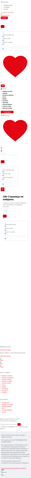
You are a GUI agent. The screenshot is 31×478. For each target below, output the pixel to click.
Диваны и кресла (7, 91)
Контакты (6, 8)
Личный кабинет (7, 410)
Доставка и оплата (8, 5)
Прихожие (5, 102)
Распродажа (7, 112)
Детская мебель (7, 104)
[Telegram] (15, 366)
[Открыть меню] (2, 189)
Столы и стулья (6, 106)
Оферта (23, 468)
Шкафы (4, 98)
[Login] (15, 150)
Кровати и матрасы (7, 95)
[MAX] (15, 363)
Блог (3, 408)
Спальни (4, 93)
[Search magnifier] (2, 26)
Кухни (4, 97)
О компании (6, 7)
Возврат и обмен (7, 406)
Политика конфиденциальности (11, 468)
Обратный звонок (5, 356)
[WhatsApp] (15, 359)
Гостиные (5, 100)
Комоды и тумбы (7, 108)
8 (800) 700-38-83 (5, 350)
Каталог (4, 18)
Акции (4, 412)
